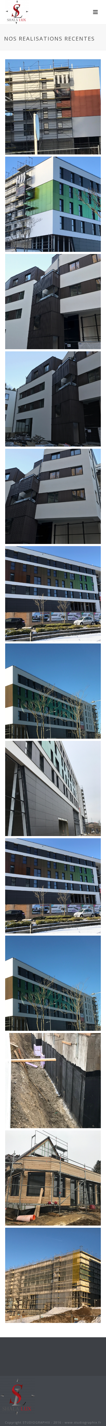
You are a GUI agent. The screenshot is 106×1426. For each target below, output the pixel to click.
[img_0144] (53, 399)
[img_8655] (53, 496)
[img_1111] (53, 1080)
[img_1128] (53, 691)
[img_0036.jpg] (53, 593)
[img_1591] (53, 301)
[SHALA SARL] (17, 1396)
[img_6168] (53, 788)
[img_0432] (53, 1178)
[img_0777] (53, 1275)
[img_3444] (53, 106)
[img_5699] (53, 204)
